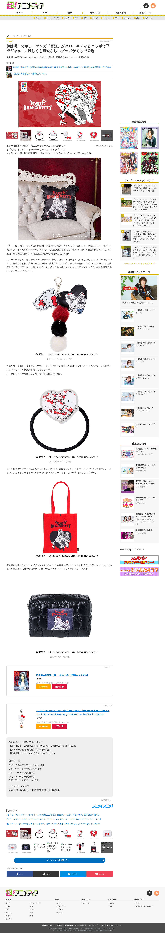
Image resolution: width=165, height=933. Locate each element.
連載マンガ (95, 13)
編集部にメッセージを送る (104, 146)
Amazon (43, 686)
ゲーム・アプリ (52, 18)
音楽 (85, 18)
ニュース (45, 13)
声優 (117, 18)
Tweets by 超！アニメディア (132, 549)
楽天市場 (59, 686)
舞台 (138, 18)
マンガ (66, 18)
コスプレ (127, 18)
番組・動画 (120, 13)
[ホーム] (8, 36)
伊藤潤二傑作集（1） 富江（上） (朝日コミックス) (62, 675)
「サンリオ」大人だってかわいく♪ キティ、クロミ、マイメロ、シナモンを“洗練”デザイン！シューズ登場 (55, 819)
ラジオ (111, 903)
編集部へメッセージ (48, 925)
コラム (138, 903)
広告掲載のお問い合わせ (65, 925)
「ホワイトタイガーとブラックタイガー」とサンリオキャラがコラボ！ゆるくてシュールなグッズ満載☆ (54, 824)
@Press (118, 925)
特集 (70, 13)
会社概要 (91, 925)
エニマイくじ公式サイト (57, 860)
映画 (76, 18)
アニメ (38, 18)
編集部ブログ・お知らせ (144, 906)
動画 (111, 906)
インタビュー (61, 906)
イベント (106, 18)
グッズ (95, 18)
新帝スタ (148, 18)
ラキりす (60, 913)
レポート (60, 909)
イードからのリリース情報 (105, 925)
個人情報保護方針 (80, 925)
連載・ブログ (145, 13)
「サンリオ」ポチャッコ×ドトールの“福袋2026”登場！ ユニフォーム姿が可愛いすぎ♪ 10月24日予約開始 (54, 815)
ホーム (19, 13)
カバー (59, 903)
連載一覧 (86, 903)
